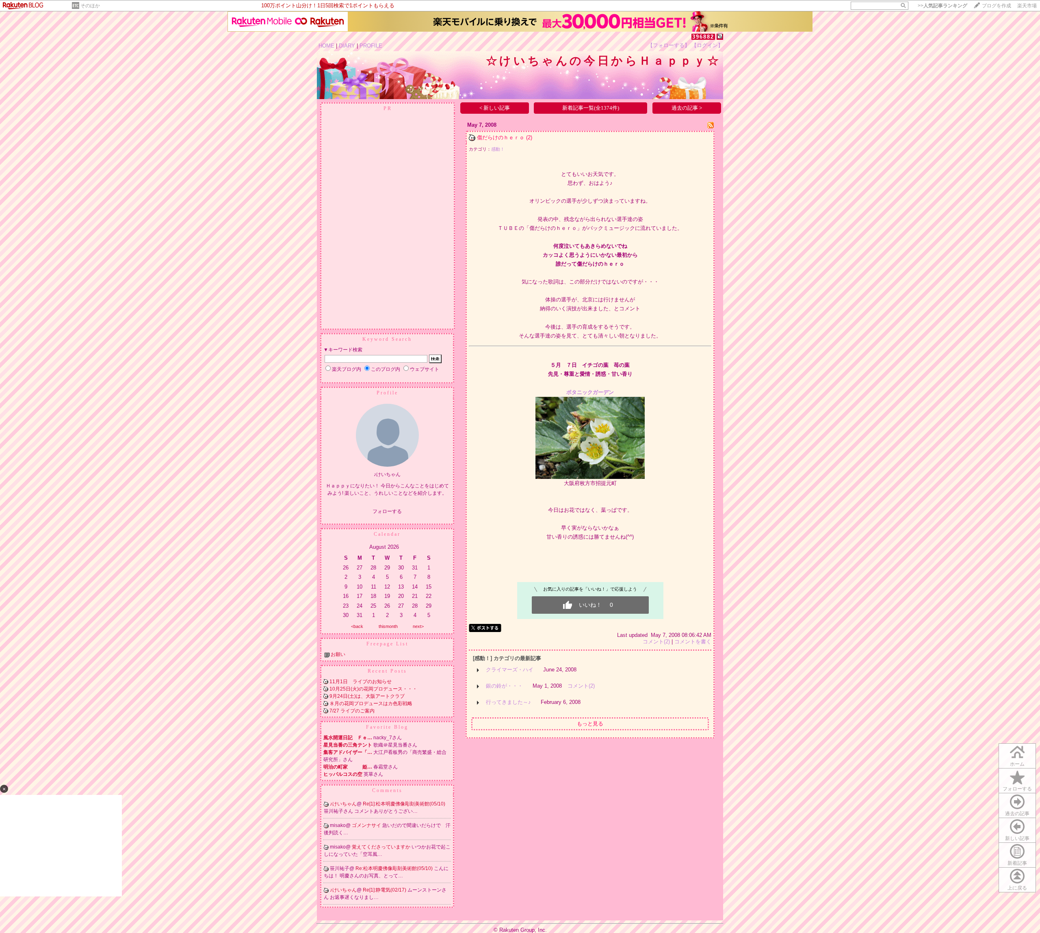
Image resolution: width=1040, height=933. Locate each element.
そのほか (90, 6)
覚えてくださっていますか (382, 847)
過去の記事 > (687, 108)
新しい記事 (1017, 838)
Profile (387, 393)
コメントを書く (692, 642)
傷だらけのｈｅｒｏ (500, 137)
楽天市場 (1027, 6)
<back (357, 626)
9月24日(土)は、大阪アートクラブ (367, 696)
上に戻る (1017, 888)
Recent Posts (387, 671)
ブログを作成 (996, 6)
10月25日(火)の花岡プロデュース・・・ (373, 689)
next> (418, 626)
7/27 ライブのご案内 (352, 711)
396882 (703, 37)
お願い (338, 654)
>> (942, 6)
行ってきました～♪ (508, 702)
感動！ (498, 149)
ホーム (1017, 764)
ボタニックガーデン (590, 392)
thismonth (388, 626)
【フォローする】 (669, 45)
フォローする (1017, 789)
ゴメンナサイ (367, 825)
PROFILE (371, 46)
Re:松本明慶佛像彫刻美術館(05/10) (394, 868)
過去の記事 (1017, 813)
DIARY (347, 46)
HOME (326, 46)
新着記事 (1017, 863)
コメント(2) (656, 642)
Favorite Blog (387, 727)
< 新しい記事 (494, 108)
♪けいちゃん (343, 804)
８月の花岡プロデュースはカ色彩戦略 (370, 703)
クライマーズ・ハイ (509, 670)
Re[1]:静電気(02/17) (385, 890)
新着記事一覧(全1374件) (590, 108)
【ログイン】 (707, 45)
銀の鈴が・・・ (504, 686)
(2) (529, 137)
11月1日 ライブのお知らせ (362, 681)
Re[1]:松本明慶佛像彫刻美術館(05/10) (404, 804)
